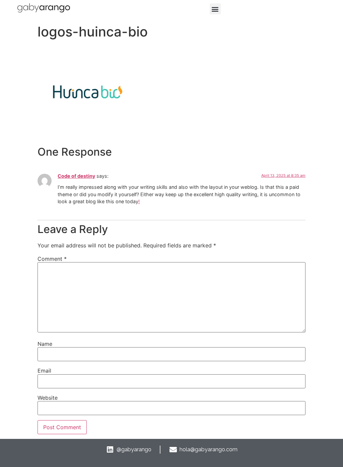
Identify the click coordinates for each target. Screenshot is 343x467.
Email (44, 370)
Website (48, 397)
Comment (52, 258)
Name (45, 343)
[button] (215, 8)
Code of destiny (76, 176)
